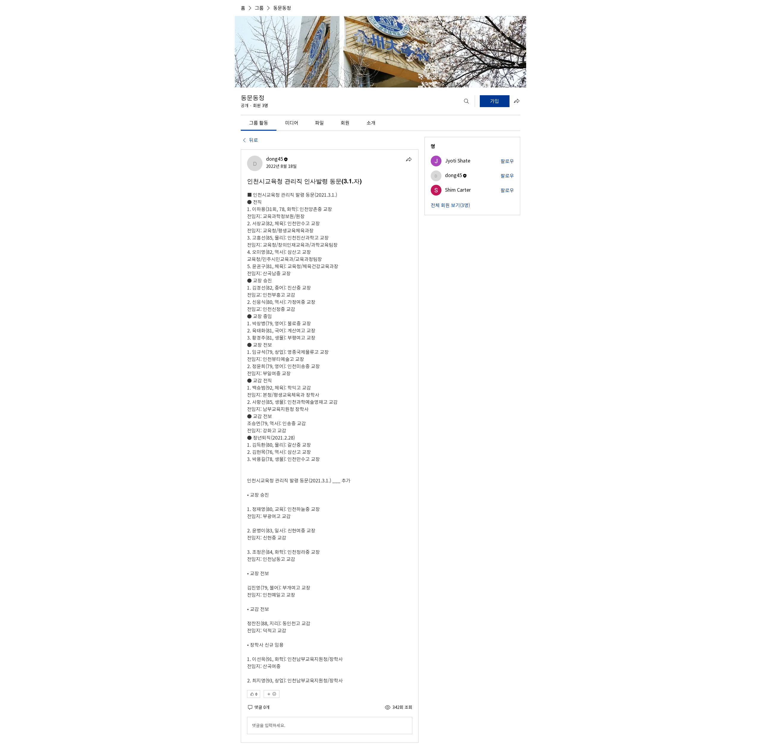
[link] (258, 123)
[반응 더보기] (271, 694)
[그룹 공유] (516, 100)
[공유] (408, 159)
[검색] (466, 101)
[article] (330, 446)
